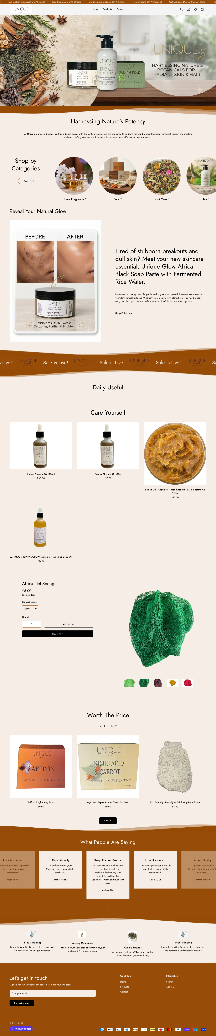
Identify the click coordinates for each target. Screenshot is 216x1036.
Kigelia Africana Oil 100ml (41, 474)
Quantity (26, 617)
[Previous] (21, 181)
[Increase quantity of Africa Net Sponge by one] (38, 624)
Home (95, 9)
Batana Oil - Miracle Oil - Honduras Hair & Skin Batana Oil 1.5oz (175, 491)
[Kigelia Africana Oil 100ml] (41, 445)
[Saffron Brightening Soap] (41, 766)
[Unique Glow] (21, 9)
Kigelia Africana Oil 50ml (108, 474)
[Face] (74, 176)
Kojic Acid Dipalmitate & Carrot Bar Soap (108, 802)
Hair (161, 199)
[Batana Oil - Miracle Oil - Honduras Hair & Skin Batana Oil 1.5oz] (175, 453)
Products (107, 9)
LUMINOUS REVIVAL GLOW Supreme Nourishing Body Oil (41, 556)
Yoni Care (118, 199)
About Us (170, 986)
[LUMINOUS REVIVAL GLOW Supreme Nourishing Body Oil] (41, 528)
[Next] (30, 181)
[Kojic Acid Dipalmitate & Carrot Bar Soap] (108, 766)
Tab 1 (102, 726)
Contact (120, 9)
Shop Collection (123, 313)
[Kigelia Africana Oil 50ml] (108, 445)
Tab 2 (114, 726)
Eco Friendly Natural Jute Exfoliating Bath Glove (175, 802)
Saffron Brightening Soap (41, 802)
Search (169, 981)
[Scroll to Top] (210, 1020)
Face (74, 199)
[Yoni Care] (118, 176)
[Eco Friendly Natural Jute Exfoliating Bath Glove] (175, 766)
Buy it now (57, 633)
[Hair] (162, 176)
